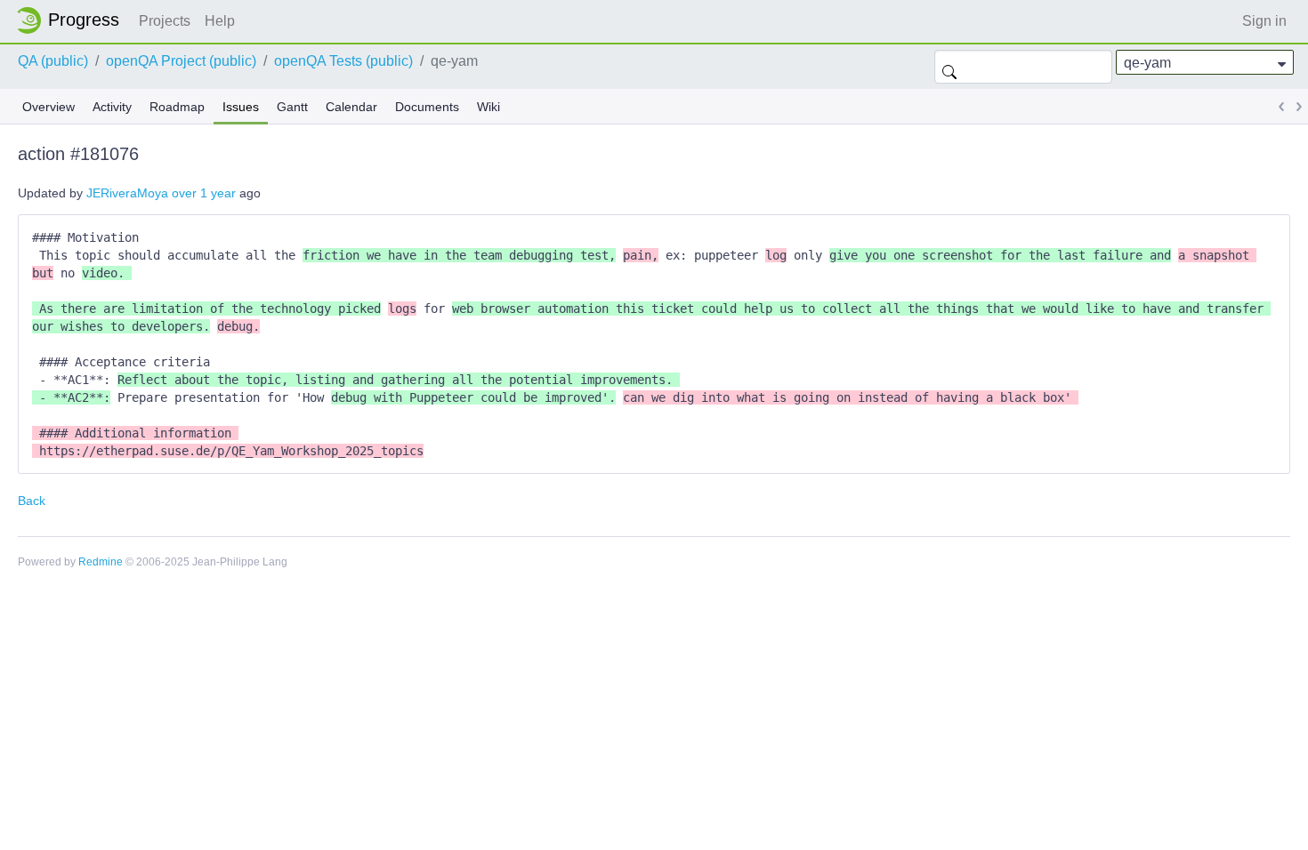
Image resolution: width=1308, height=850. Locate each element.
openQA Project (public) (181, 60)
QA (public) (53, 60)
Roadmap (177, 107)
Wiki (488, 107)
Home (73, 20)
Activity (112, 107)
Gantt (292, 107)
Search (949, 67)
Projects (164, 20)
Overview (48, 107)
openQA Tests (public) (343, 60)
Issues (240, 107)
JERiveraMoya (127, 193)
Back (31, 500)
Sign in (1264, 20)
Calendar (351, 107)
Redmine (100, 562)
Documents (427, 107)
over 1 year (204, 193)
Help (220, 20)
